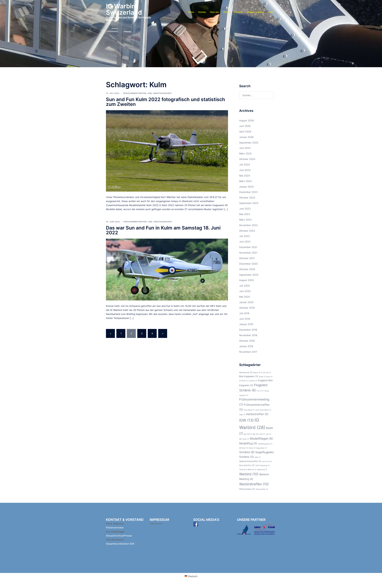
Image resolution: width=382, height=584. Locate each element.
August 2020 (246, 280)
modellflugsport (265, 444)
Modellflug (248, 443)
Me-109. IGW (259, 434)
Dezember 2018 (248, 329)
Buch (269, 377)
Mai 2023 (244, 214)
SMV (257, 457)
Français (238, 12)
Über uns (214, 12)
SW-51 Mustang (262, 465)
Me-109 (248, 434)
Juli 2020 (244, 285)
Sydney (172, 567)
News (252, 448)
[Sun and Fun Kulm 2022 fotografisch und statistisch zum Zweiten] (167, 150)
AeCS (271, 12)
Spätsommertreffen (250, 461)
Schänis (247, 452)
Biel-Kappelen (248, 376)
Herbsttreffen (257, 414)
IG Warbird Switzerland (124, 9)
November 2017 (248, 351)
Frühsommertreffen (134, 93)
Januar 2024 (246, 186)
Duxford (253, 381)
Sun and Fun (247, 465)
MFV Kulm (244, 439)
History (226, 12)
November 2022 (248, 225)
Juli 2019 (244, 313)
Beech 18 (257, 373)
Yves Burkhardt (115, 539)
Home (191, 12)
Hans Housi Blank (263, 410)
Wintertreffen (262, 489)
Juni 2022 (245, 241)
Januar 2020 (246, 302)
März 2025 (245, 153)
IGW (150, 93)
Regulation (261, 448)
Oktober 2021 (247, 258)
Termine (202, 12)
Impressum (156, 523)
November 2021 (248, 252)
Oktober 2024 (247, 159)
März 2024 (245, 181)
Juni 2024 (245, 170)
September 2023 (248, 203)
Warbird (248, 474)
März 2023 (245, 219)
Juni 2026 (245, 126)
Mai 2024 (244, 175)
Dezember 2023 (248, 192)
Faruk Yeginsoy (114, 523)
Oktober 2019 (247, 307)
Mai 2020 (244, 296)
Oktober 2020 (247, 269)
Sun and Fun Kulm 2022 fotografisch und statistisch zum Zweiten (165, 101)
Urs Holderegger (115, 531)
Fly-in (260, 391)
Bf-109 (267, 373)
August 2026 (246, 120)
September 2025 (248, 142)
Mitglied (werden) (255, 12)
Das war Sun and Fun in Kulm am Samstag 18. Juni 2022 (163, 230)
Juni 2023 (245, 208)
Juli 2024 (244, 164)
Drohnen (243, 381)
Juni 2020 (245, 291)
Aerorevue (245, 372)
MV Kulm (243, 448)
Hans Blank (249, 410)
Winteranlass (247, 489)
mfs (268, 434)
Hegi (242, 415)
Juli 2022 (244, 236)
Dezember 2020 (248, 263)
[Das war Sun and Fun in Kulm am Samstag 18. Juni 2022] (167, 269)
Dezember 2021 (248, 247)
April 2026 (245, 131)
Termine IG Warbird (247, 470)
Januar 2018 (246, 346)
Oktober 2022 (247, 230)
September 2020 (248, 274)
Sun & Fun (267, 461)
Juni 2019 (244, 318)
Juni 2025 (245, 147)
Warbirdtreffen (254, 484)
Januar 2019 (246, 324)
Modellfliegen (261, 438)
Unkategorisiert (162, 93)
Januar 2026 (246, 137)
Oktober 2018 (247, 340)
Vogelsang (262, 470)
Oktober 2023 (247, 197)
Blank (262, 377)
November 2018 (248, 335)
